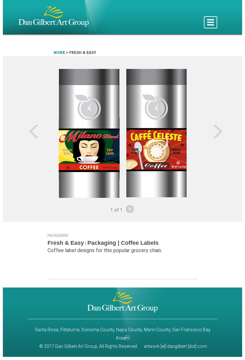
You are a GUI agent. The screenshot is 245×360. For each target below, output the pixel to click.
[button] (21, 133)
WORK (59, 52)
